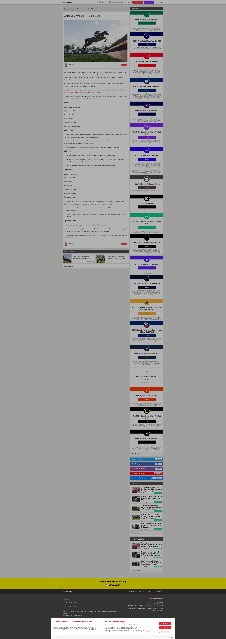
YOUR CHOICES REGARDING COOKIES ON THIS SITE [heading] (72, 622)
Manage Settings (165, 631)
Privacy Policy (55, 637)
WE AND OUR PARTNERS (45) (115, 622)
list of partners (119, 631)
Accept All (165, 623)
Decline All (165, 627)
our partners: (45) (112, 624)
